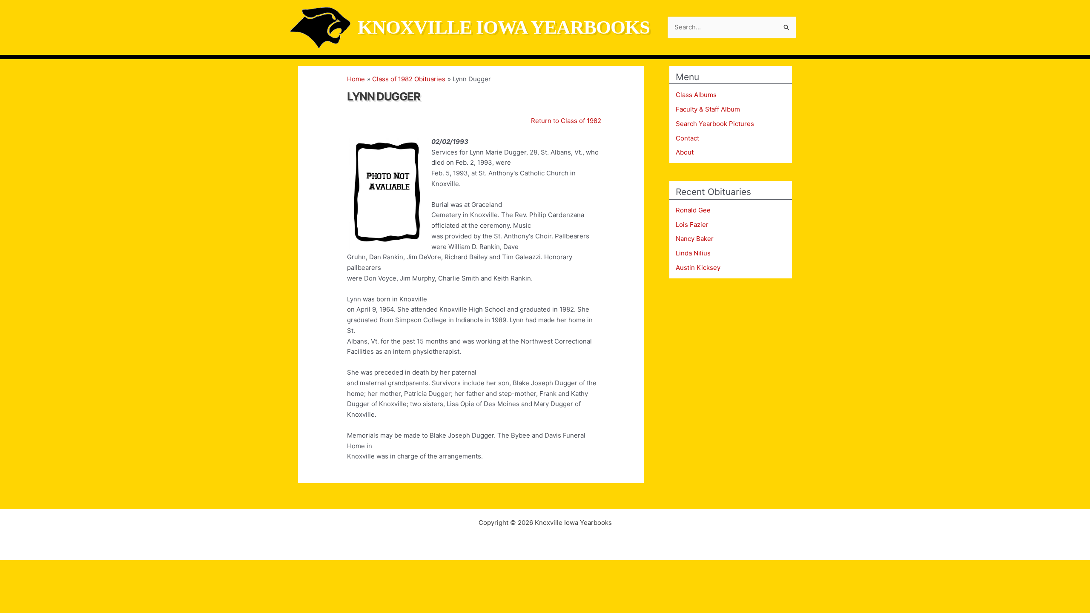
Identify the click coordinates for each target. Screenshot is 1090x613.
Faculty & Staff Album (708, 109)
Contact (687, 138)
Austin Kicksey (698, 268)
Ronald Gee (693, 210)
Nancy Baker (695, 239)
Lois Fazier (692, 225)
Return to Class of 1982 (566, 121)
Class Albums (696, 95)
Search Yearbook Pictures (715, 124)
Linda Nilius (693, 253)
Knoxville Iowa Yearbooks (504, 27)
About (685, 152)
